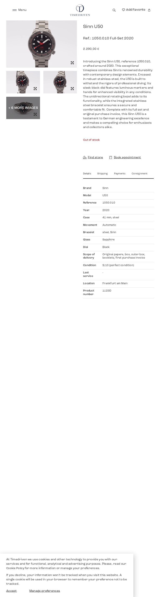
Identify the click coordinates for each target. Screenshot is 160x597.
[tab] (87, 175)
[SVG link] (14, 10)
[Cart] (149, 10)
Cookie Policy (15, 568)
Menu (22, 10)
